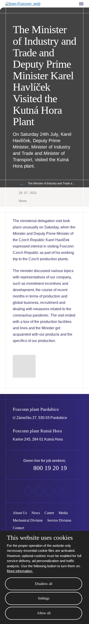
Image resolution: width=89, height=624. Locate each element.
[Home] (14, 183)
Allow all (43, 613)
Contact (18, 528)
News (23, 201)
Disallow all (43, 584)
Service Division (59, 520)
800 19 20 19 (50, 467)
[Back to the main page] (26, 4)
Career (49, 513)
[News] (21, 183)
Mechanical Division (28, 520)
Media (63, 513)
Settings (43, 598)
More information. (20, 571)
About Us (20, 513)
